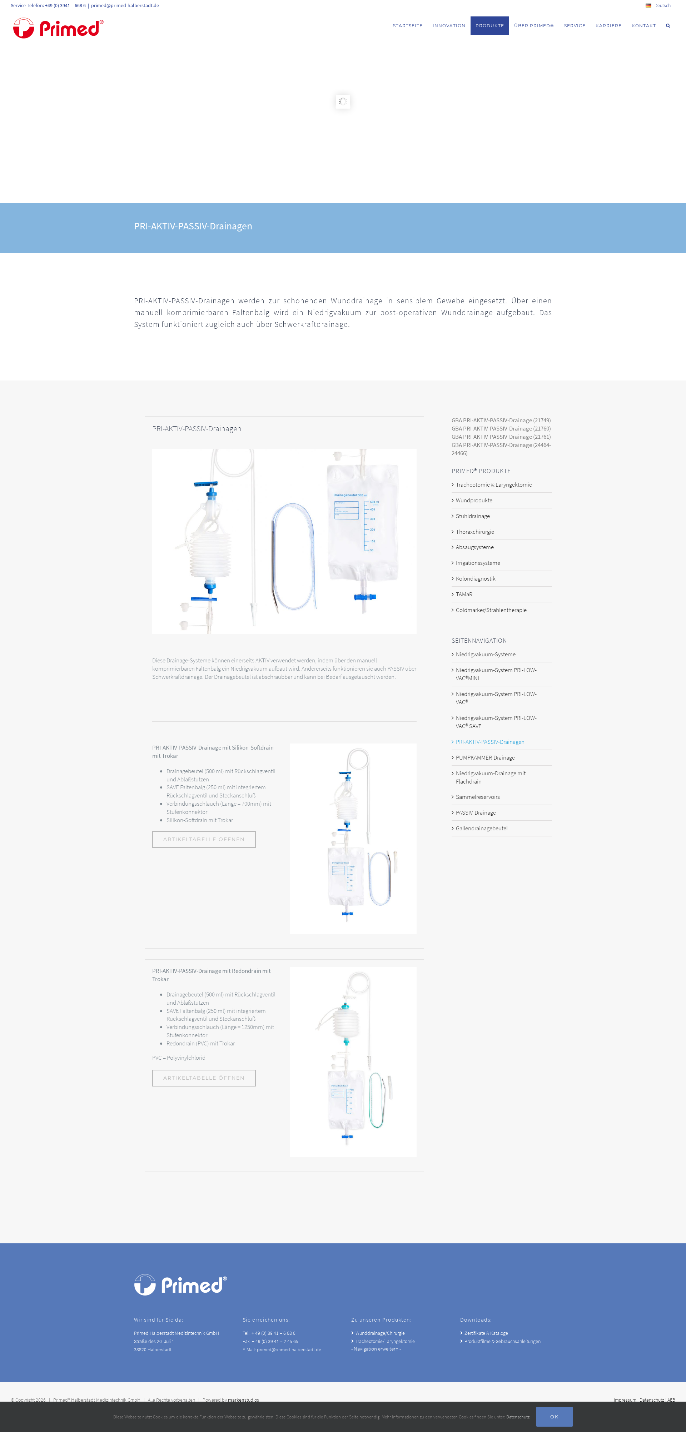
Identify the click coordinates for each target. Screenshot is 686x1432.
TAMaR (464, 594)
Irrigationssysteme (478, 563)
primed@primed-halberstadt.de (125, 5)
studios (243, 1400)
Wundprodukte (474, 500)
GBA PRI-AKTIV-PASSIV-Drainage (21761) (501, 437)
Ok (554, 1416)
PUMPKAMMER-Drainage (485, 757)
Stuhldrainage (473, 516)
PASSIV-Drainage (476, 812)
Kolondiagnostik (476, 578)
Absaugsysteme (475, 547)
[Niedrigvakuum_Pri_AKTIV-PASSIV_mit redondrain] (353, 970)
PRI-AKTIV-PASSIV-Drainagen (490, 742)
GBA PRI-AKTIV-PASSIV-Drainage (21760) (501, 428)
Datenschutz (652, 1400)
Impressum (625, 1400)
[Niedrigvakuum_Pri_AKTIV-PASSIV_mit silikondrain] (353, 746)
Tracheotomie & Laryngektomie (494, 484)
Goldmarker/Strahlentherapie (491, 610)
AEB (671, 1400)
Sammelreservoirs (478, 797)
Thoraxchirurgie (475, 532)
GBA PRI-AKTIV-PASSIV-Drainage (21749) (501, 420)
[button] (668, 25)
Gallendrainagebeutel (482, 828)
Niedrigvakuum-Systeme (486, 654)
